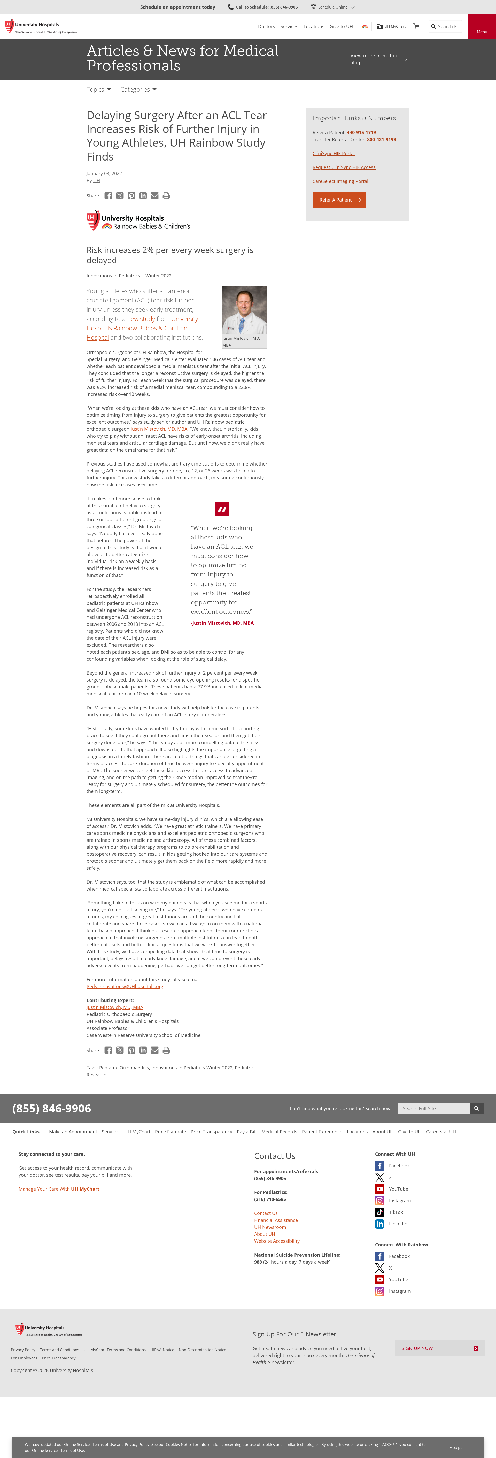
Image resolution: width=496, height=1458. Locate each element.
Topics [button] (95, 89)
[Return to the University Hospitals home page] (42, 26)
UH (96, 180)
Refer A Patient (336, 200)
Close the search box (465, 26)
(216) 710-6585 (270, 1199)
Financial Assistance (276, 1220)
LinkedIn (143, 195)
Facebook (108, 195)
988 (258, 1262)
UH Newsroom (270, 1227)
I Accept (455, 1447)
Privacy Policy (137, 1444)
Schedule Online (333, 7)
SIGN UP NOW (417, 1348)
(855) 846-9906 (51, 1108)
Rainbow (364, 26)
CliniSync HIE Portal (334, 153)
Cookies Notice (179, 1444)
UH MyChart (395, 26)
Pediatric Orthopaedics (124, 1067)
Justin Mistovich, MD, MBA (159, 429)
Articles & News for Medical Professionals (182, 58)
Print (166, 195)
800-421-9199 (381, 139)
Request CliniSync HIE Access (344, 167)
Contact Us (266, 1213)
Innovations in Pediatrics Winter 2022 (192, 1067)
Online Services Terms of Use (90, 1444)
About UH (264, 1234)
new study (141, 318)
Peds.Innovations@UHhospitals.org (125, 986)
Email (155, 195)
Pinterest (131, 195)
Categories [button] (135, 89)
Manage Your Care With (59, 1189)
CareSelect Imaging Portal (340, 181)
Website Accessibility (277, 1241)
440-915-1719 (361, 132)
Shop (416, 26)
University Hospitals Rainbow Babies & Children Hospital (142, 327)
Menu (482, 31)
